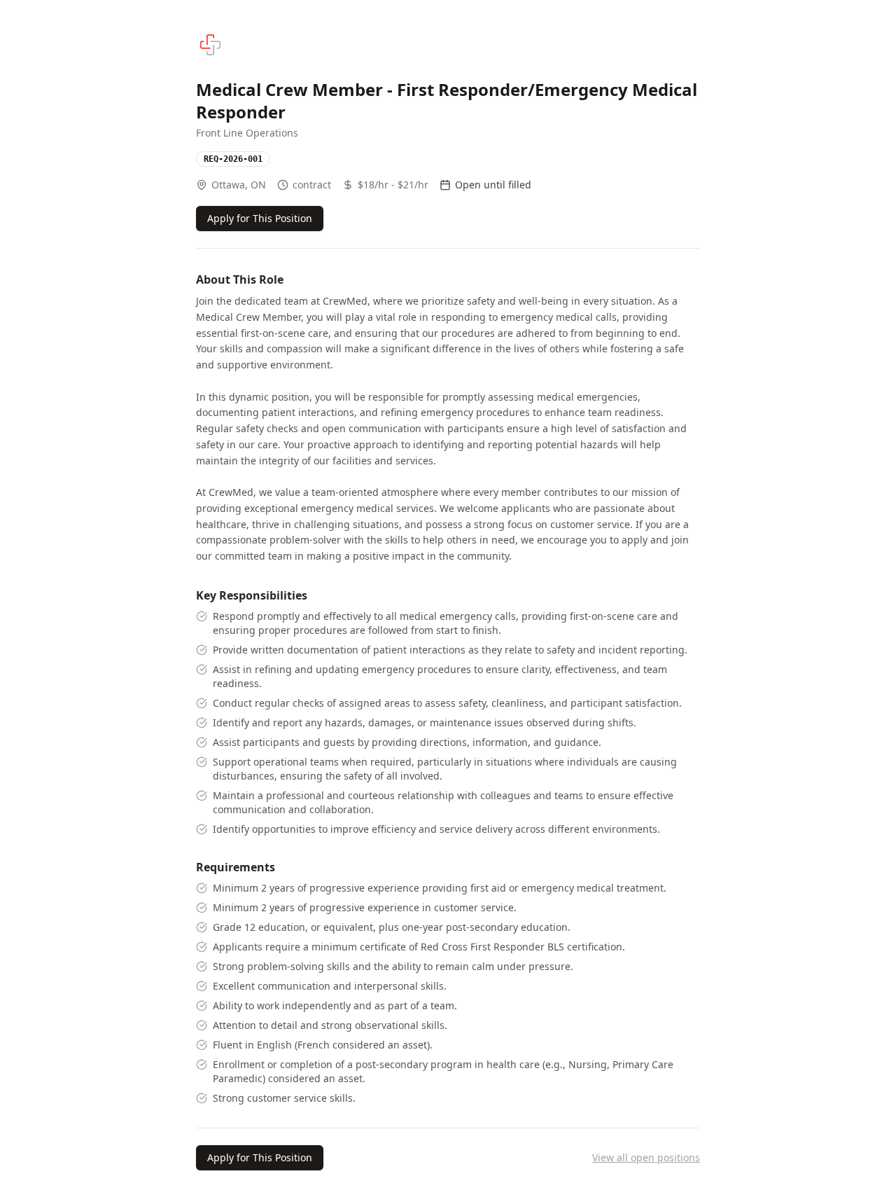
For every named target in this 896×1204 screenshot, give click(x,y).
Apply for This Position (259, 218)
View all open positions (646, 1157)
